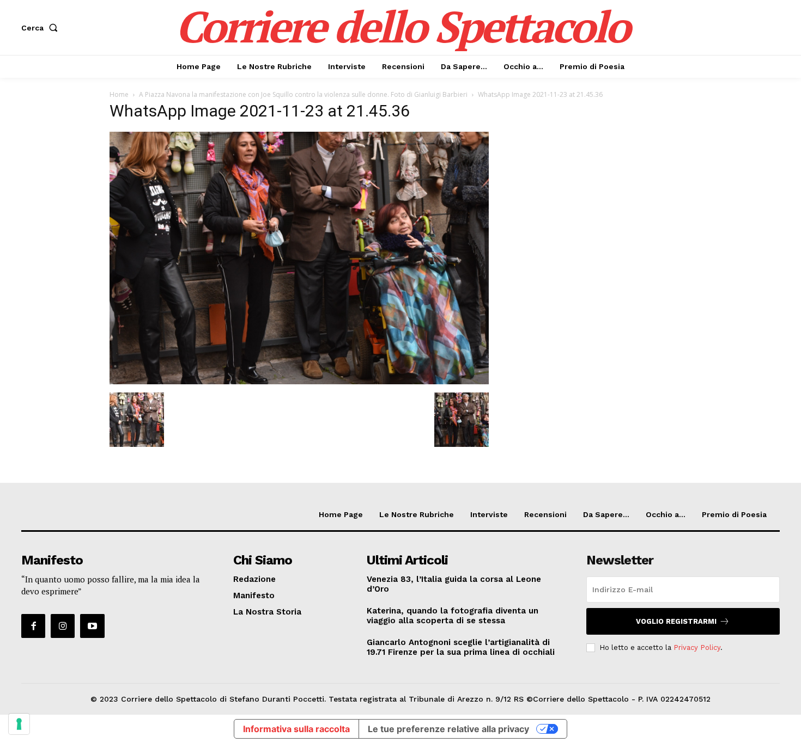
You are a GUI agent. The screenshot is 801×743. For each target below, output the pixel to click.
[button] (41, 27)
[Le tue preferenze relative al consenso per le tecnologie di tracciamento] (19, 724)
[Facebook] (33, 626)
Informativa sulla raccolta (296, 728)
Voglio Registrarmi (676, 621)
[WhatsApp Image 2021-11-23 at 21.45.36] (299, 381)
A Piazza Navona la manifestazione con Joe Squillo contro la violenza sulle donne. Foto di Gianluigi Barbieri (303, 94)
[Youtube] (92, 626)
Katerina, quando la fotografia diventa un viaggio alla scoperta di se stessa (452, 615)
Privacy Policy (696, 647)
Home (119, 94)
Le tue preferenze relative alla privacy (448, 728)
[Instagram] (63, 626)
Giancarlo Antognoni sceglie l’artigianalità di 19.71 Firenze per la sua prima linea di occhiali (461, 647)
